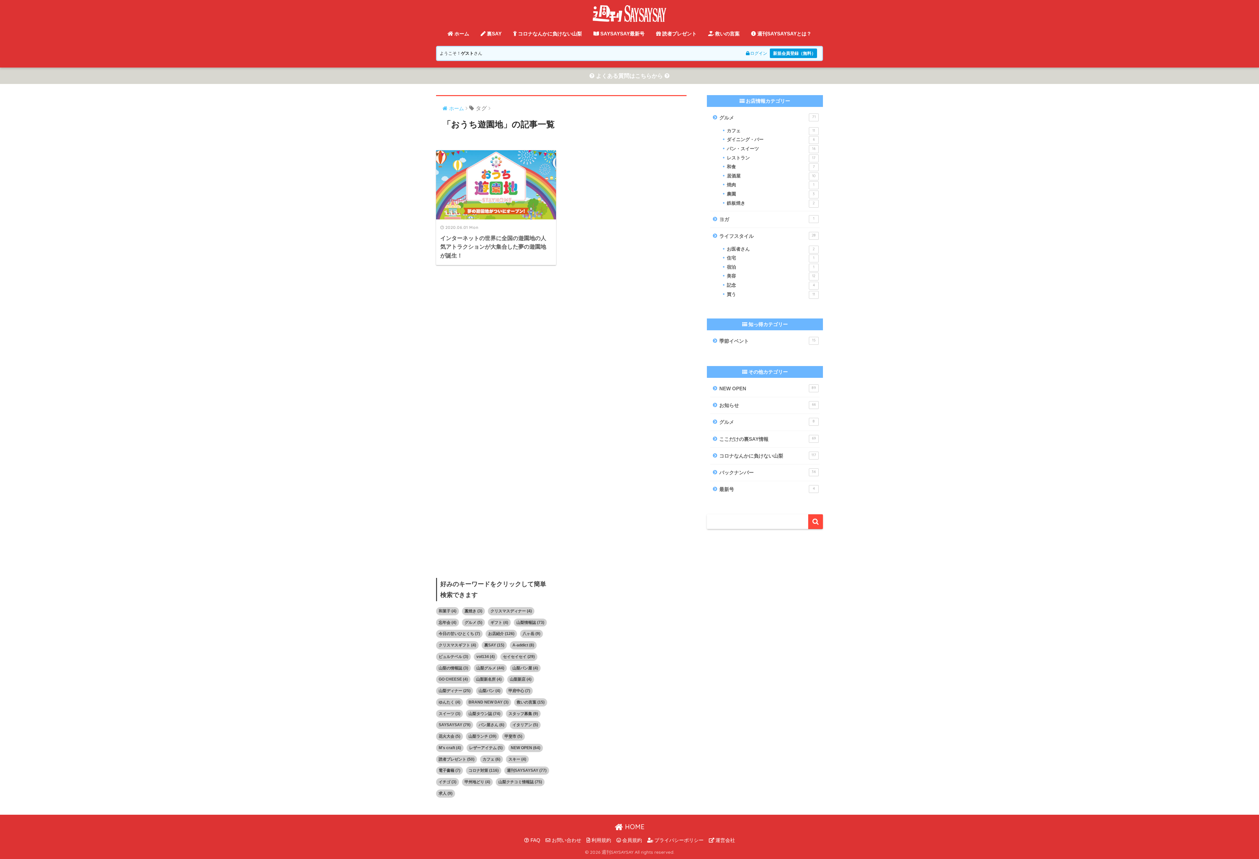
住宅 (770, 258)
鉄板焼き (771, 203)
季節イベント (767, 341)
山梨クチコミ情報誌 (520, 782)
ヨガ (766, 219)
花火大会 (449, 736)
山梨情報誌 (530, 622)
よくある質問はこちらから (629, 76)
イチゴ (447, 782)
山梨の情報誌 (453, 668)
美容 (771, 276)
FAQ (534, 840)
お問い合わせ (565, 840)
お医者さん (771, 249)
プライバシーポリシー (678, 840)
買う (771, 294)
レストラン (771, 157)
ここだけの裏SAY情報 (767, 439)
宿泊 (770, 267)
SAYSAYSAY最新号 (622, 33)
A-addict (523, 645)
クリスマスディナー (511, 611)
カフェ (771, 130)
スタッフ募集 (523, 713)
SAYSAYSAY (454, 725)
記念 (771, 285)
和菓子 (447, 611)
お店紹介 (501, 633)
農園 (771, 194)
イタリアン (525, 725)
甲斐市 (513, 736)
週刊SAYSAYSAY (527, 770)
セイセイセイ (519, 656)
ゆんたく (449, 702)
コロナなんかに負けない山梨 (549, 33)
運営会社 (724, 840)
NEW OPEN (767, 388)
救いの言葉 (727, 33)
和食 (771, 166)
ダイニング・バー (771, 139)
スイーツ (449, 713)
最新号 (767, 489)
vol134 (485, 656)
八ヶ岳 (531, 633)
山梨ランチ (482, 736)
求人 (445, 793)
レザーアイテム (486, 748)
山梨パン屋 (525, 668)
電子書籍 (449, 770)
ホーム (461, 33)
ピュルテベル (453, 656)
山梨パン (489, 690)
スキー (517, 759)
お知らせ (767, 405)
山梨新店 (520, 679)
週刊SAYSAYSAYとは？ (783, 33)
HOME (634, 827)
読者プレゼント (679, 33)
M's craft (450, 748)
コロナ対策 (484, 770)
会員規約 (631, 840)
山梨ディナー (454, 690)
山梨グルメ (490, 668)
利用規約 (600, 840)
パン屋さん (491, 725)
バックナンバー (767, 472)
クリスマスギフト (457, 645)
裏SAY (494, 33)
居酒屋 (771, 176)
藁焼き (473, 611)
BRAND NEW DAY (489, 702)
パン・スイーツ (771, 148)
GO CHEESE (453, 679)
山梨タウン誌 (484, 713)
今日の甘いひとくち (459, 633)
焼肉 (770, 184)
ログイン (758, 53)
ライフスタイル (767, 236)
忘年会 (447, 622)
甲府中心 (519, 690)
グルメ (767, 117)
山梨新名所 (489, 679)
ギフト (499, 622)
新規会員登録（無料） (794, 53)
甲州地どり (477, 782)
